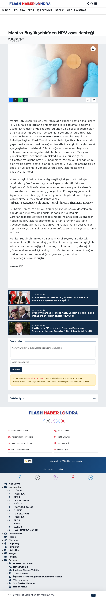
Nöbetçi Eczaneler (19, 431)
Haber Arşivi (62, 450)
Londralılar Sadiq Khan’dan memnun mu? (34, 595)
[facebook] (20, 477)
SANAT (17, 524)
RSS (29, 461)
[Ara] (91, 3)
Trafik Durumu (63, 437)
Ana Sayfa (14, 484)
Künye (12, 553)
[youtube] (73, 477)
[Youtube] (63, 421)
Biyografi (14, 547)
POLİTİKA (19, 10)
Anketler (14, 550)
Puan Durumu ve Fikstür (21, 443)
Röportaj (14, 543)
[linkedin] (90, 477)
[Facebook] (43, 421)
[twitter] (37, 477)
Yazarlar (13, 540)
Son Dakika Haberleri (20, 450)
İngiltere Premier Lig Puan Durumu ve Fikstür (37, 577)
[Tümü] (94, 398)
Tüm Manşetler (63, 443)
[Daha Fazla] (25, 100)
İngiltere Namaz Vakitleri (22, 437)
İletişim (13, 557)
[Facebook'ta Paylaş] (11, 100)
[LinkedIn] (58, 421)
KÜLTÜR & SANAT (76, 10)
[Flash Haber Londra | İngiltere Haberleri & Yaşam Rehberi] (29, 4)
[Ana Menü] (95, 3)
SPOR (31, 10)
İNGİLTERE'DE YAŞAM (25, 530)
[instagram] (55, 477)
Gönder (16, 369)
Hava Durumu (63, 431)
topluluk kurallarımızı (35, 378)
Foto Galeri (15, 534)
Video (12, 537)
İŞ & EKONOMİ (44, 10)
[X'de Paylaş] (15, 100)
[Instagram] (53, 421)
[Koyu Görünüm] (88, 3)
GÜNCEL (6, 10)
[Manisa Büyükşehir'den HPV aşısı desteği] (53, 70)
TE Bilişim (59, 469)
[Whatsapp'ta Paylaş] (20, 100)
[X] (48, 421)
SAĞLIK (59, 10)
